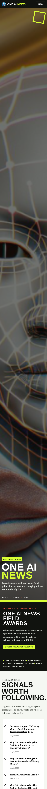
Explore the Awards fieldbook (19, 647)
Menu (40, 4)
